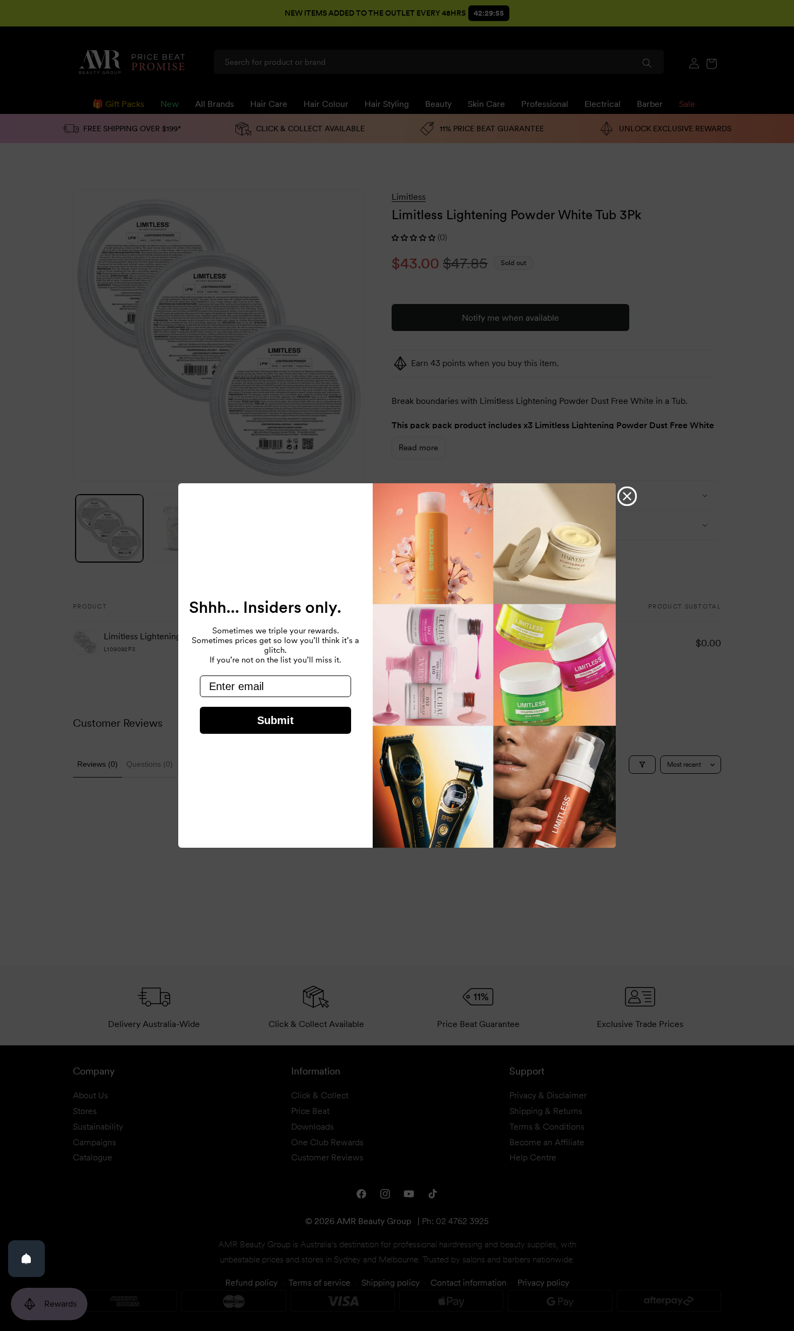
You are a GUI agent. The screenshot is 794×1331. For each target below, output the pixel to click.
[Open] (26, 1258)
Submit (275, 720)
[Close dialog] (627, 496)
